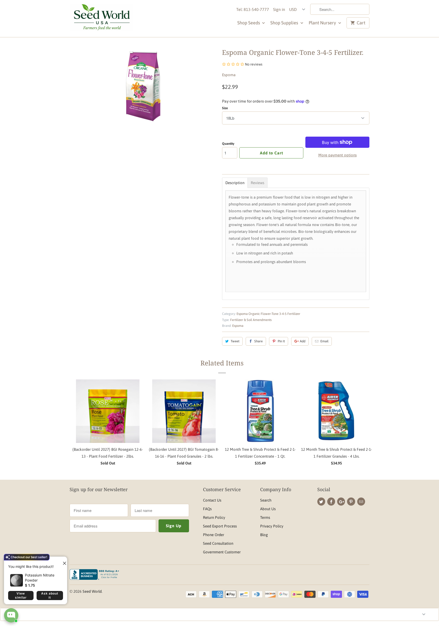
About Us (268, 509)
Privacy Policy (271, 526)
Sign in (279, 9)
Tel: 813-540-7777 (252, 9)
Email (324, 341)
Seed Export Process (220, 526)
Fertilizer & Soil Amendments (251, 320)
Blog (264, 535)
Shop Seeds (249, 22)
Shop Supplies (284, 22)
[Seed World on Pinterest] (351, 501)
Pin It (281, 341)
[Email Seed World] (361, 501)
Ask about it (49, 595)
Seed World (92, 591)
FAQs (207, 509)
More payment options (337, 155)
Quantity (228, 144)
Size (225, 108)
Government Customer (222, 552)
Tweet (235, 341)
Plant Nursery (323, 22)
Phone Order (213, 535)
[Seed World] (101, 18)
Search (265, 500)
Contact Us (212, 500)
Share (258, 341)
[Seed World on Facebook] (331, 501)
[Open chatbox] (11, 615)
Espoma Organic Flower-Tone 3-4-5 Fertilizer (268, 314)
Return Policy (214, 517)
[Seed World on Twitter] (321, 501)
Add (302, 341)
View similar (21, 595)
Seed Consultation (218, 543)
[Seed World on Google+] (341, 501)
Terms (265, 517)
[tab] (235, 183)
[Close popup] (62, 561)
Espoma (229, 75)
